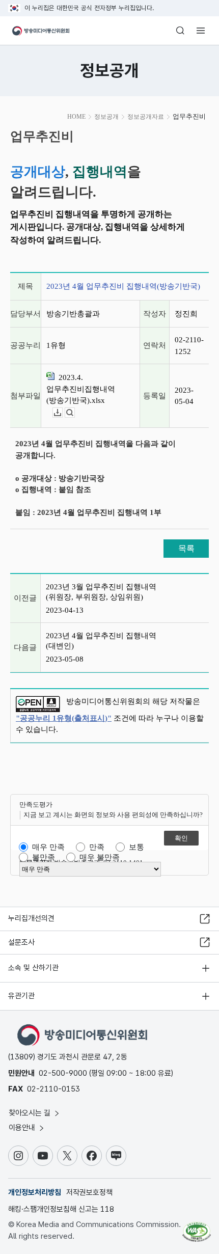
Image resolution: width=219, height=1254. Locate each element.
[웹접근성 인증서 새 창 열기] (196, 1227)
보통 (136, 847)
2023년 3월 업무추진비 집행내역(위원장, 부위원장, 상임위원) (101, 592)
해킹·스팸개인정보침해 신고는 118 (61, 1209)
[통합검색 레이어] (180, 30)
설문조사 (21, 942)
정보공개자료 (145, 116)
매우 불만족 (99, 857)
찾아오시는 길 (30, 1112)
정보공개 (106, 116)
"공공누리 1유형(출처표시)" (64, 718)
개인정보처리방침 (34, 1192)
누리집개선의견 (31, 918)
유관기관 (21, 995)
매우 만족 (48, 847)
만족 (96, 847)
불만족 (43, 857)
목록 (186, 548)
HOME (76, 116)
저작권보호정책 (89, 1192)
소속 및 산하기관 (33, 967)
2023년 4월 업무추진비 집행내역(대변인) (101, 641)
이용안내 (23, 1127)
